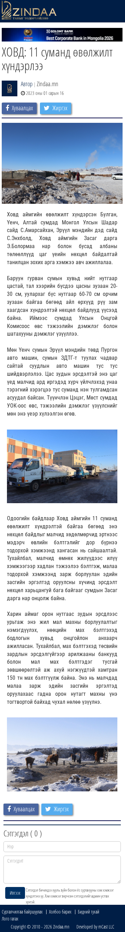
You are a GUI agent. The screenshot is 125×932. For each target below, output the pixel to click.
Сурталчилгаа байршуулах (22, 911)
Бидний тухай (88, 911)
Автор (27, 84)
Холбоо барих (60, 911)
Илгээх (15, 892)
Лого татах (10, 918)
